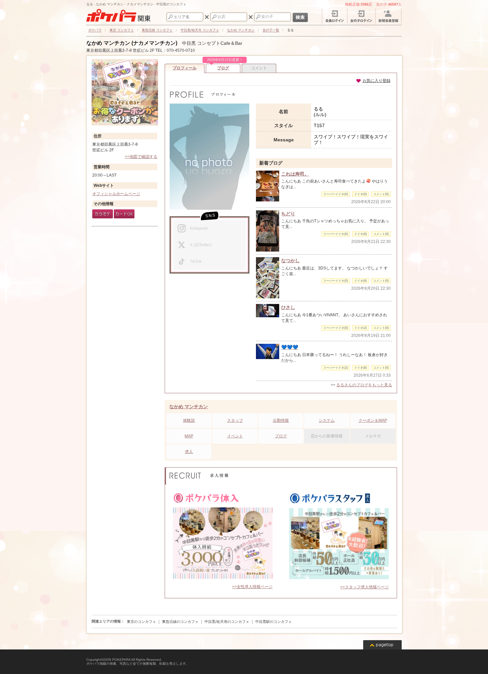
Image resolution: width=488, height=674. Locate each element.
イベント (235, 436)
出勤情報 (281, 420)
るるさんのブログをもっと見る (364, 385)
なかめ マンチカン (188, 406)
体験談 (189, 420)
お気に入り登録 (376, 80)
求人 (189, 451)
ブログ (223, 67)
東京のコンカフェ (141, 622)
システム (327, 420)
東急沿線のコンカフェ (180, 622)
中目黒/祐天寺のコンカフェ (226, 622)
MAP (189, 436)
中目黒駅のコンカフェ (273, 622)
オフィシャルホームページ (116, 193)
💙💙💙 (289, 347)
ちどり (288, 213)
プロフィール (185, 68)
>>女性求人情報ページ (252, 586)
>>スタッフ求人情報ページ (364, 587)
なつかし (290, 260)
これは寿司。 (295, 174)
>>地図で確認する (141, 156)
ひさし (288, 307)
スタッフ (235, 420)
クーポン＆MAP (373, 420)
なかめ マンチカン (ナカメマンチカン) (131, 43)
